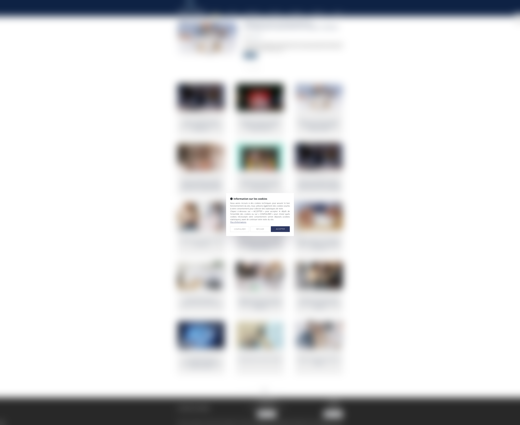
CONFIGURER (240, 229)
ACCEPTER (280, 229)
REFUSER (260, 229)
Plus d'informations (238, 222)
